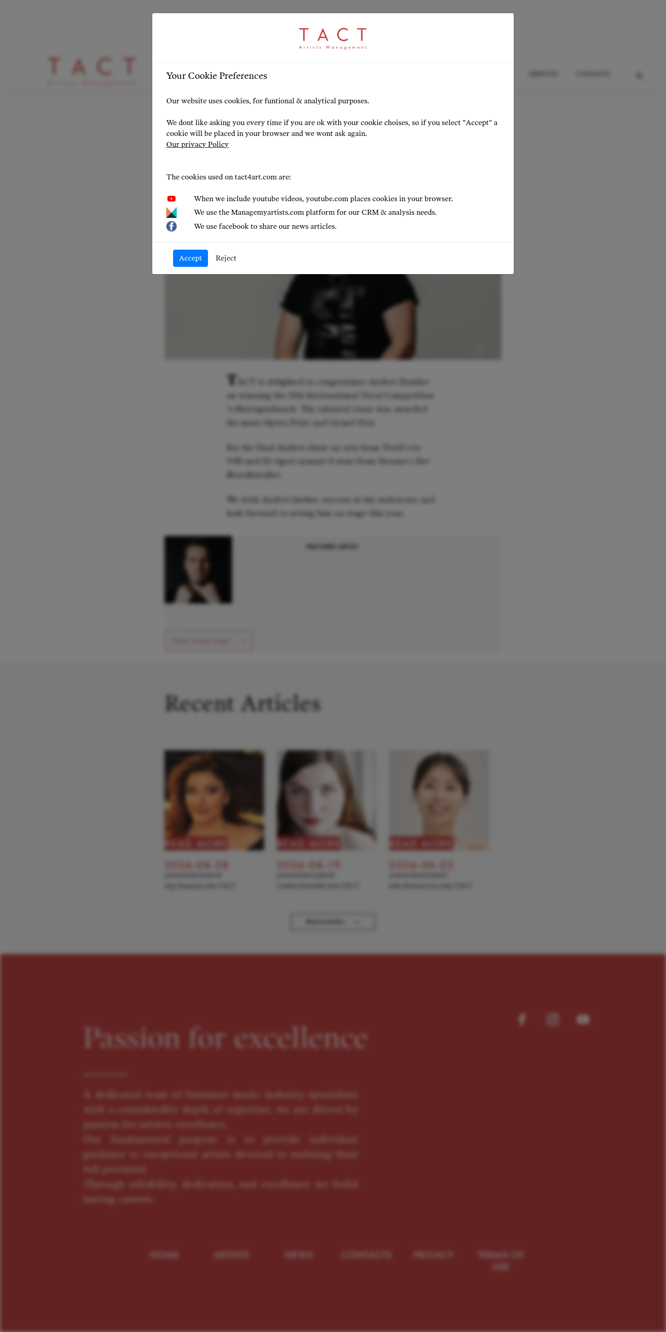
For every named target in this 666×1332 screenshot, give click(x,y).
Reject (226, 258)
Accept (190, 258)
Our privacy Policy (197, 144)
